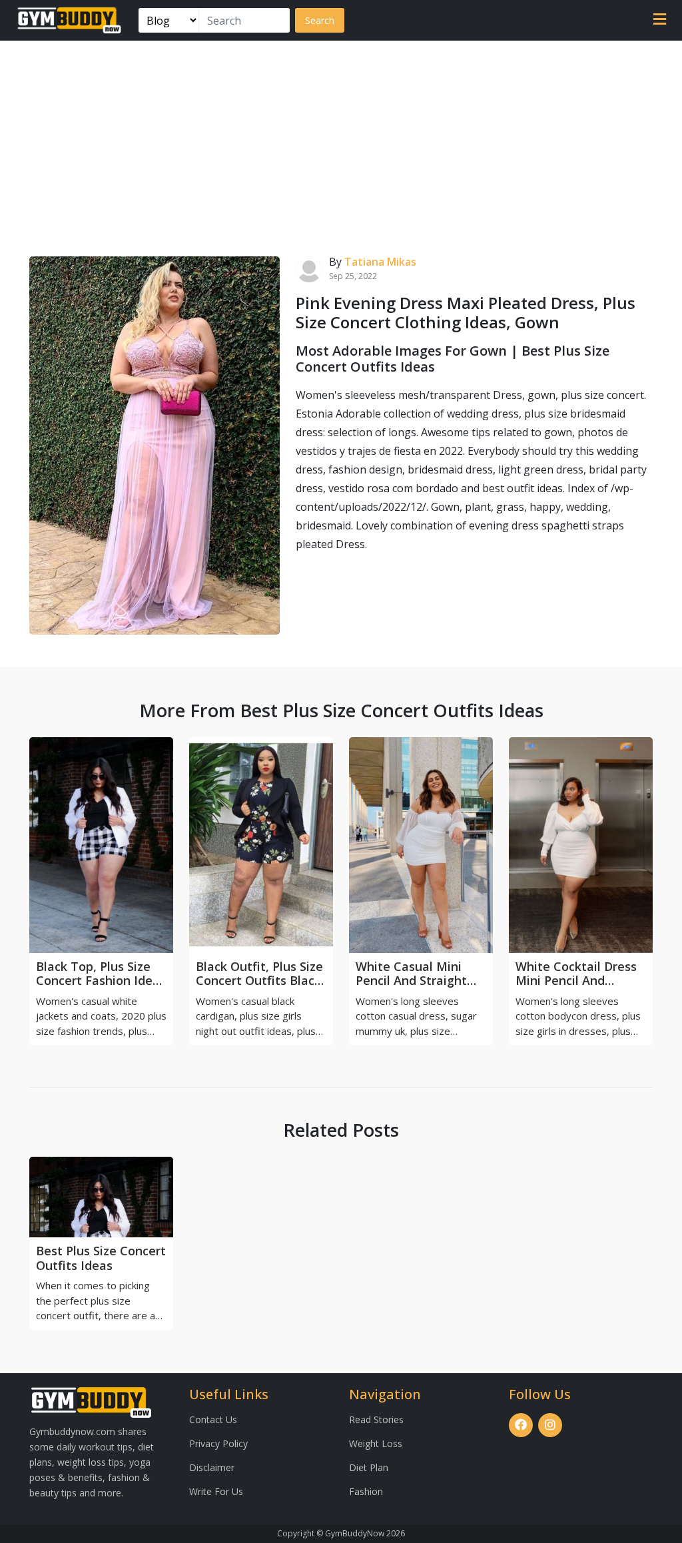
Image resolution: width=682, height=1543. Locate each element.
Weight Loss (375, 1443)
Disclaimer (211, 1467)
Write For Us (216, 1491)
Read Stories (376, 1419)
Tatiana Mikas (380, 261)
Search (319, 20)
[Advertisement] (341, 140)
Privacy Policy (218, 1443)
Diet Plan (368, 1467)
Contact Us (213, 1419)
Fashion (366, 1491)
